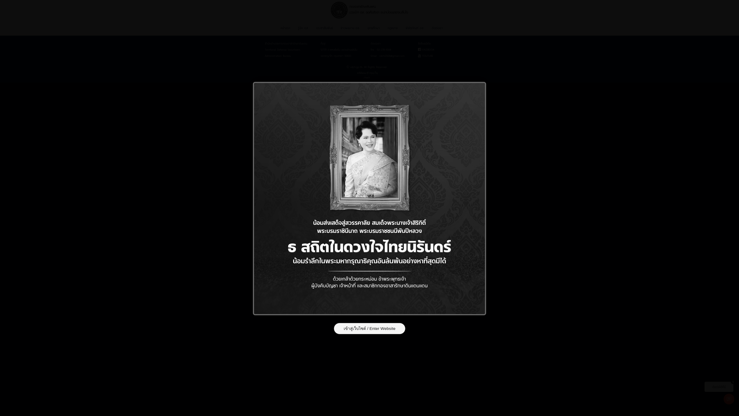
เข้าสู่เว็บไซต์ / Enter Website (369, 328)
